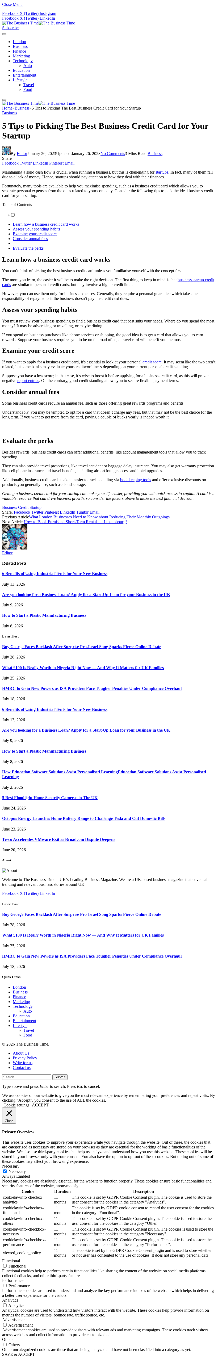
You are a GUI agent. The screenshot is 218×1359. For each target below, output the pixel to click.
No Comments (112, 153)
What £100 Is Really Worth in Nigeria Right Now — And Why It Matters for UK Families (83, 667)
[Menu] (4, 34)
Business (20, 46)
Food (27, 89)
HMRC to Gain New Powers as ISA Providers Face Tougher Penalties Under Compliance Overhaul (92, 688)
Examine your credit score (35, 234)
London (19, 41)
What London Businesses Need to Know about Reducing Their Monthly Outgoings (99, 517)
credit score (152, 362)
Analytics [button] (10, 1300)
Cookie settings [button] (16, 1105)
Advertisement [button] (14, 1320)
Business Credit (15, 507)
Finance (19, 51)
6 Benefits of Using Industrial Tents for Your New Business (54, 573)
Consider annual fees (30, 238)
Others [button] (7, 1339)
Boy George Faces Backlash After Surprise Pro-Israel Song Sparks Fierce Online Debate (81, 646)
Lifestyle (20, 80)
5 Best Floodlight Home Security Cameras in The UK (50, 797)
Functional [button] (11, 1261)
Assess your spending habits (36, 229)
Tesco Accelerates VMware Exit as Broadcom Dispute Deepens (58, 839)
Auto (27, 65)
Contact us (22, 1067)
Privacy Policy (25, 1058)
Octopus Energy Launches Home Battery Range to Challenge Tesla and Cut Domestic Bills (83, 818)
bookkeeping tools (135, 479)
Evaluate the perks (28, 248)
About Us (21, 1053)
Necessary (17, 1171)
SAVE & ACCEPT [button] (18, 1354)
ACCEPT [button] (40, 1105)
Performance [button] (12, 1280)
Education (21, 70)
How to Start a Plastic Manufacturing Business (44, 615)
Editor (22, 153)
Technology (23, 60)
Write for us (22, 1062)
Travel (28, 84)
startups (162, 172)
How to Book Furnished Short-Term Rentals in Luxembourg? (75, 521)
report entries (28, 380)
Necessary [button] (10, 1166)
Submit (59, 1077)
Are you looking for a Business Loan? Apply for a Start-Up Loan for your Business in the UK (86, 594)
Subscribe (10, 28)
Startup (35, 507)
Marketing (21, 56)
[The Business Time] (38, 23)
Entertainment (24, 75)
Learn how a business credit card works (46, 224)
